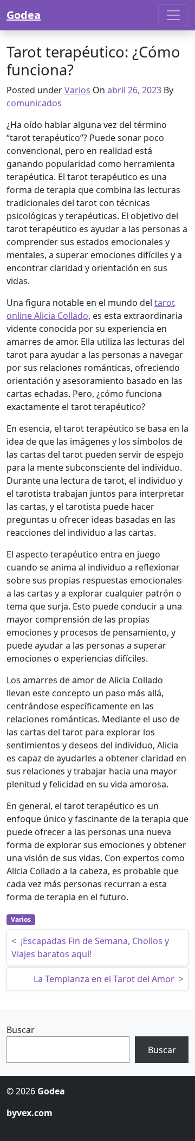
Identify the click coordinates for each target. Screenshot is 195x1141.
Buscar (20, 1030)
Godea (23, 15)
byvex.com (29, 1113)
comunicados (34, 103)
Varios (77, 90)
